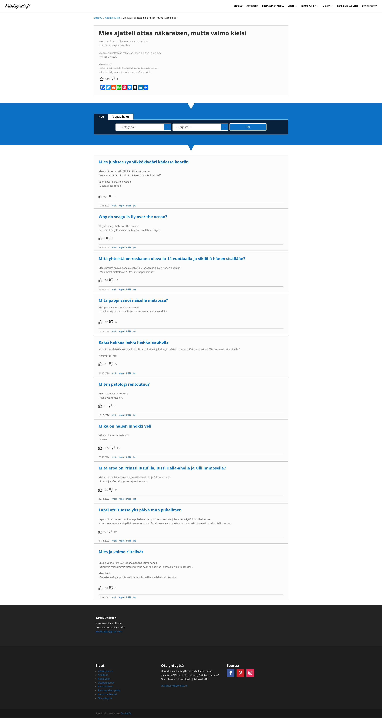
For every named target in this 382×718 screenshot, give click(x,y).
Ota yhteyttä (369, 6)
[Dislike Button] (112, 78)
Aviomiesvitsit (112, 17)
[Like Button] (101, 78)
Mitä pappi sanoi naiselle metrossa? (133, 300)
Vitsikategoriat (106, 682)
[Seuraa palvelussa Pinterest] (240, 673)
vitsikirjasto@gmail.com (109, 631)
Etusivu (238, 6)
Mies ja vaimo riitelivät (121, 551)
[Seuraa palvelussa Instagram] (250, 673)
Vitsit (291, 6)
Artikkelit (252, 6)
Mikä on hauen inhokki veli (125, 426)
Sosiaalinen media (273, 6)
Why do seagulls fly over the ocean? (133, 216)
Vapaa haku (121, 117)
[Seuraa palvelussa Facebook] (230, 673)
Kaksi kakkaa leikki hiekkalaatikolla (134, 342)
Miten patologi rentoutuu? (124, 384)
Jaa (134, 205)
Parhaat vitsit (105, 686)
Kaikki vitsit (104, 678)
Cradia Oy (126, 713)
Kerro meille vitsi (347, 6)
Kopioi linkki (125, 205)
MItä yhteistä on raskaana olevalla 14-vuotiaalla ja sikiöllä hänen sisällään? (172, 258)
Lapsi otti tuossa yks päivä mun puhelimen (140, 510)
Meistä (326, 6)
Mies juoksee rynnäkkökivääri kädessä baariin (144, 162)
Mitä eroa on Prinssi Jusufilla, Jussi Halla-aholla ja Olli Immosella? (162, 468)
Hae (101, 117)
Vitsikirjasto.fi (105, 671)
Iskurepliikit (308, 6)
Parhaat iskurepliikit (109, 690)
